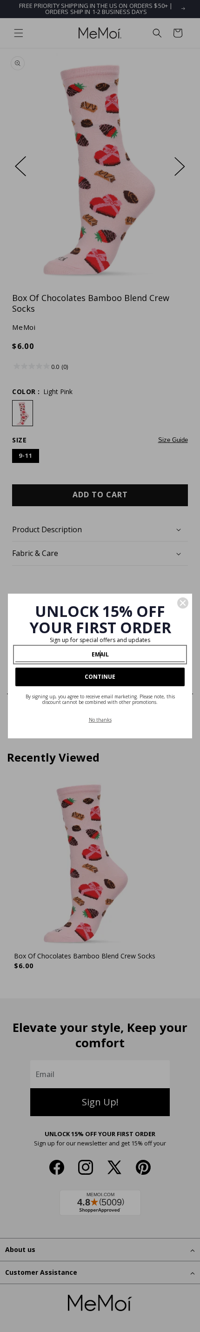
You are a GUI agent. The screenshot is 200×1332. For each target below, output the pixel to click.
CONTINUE (100, 677)
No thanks (100, 719)
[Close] (182, 603)
